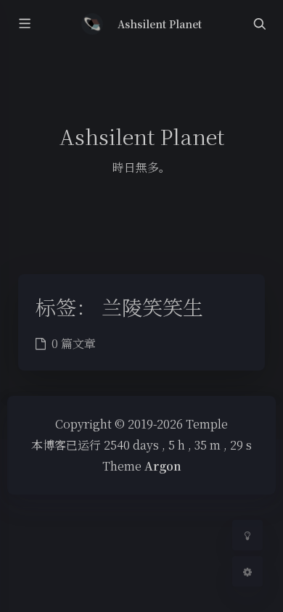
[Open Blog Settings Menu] (247, 571)
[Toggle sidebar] (24, 24)
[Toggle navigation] (259, 24)
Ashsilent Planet (160, 24)
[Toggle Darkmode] (247, 535)
